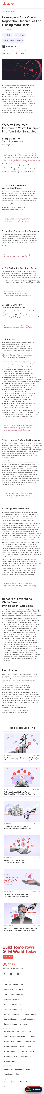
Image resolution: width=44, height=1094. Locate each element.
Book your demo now (20, 712)
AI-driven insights (19, 707)
